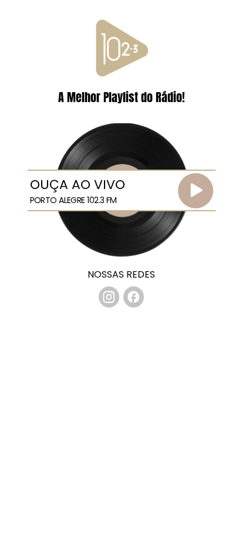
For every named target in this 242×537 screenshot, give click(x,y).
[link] (109, 297)
